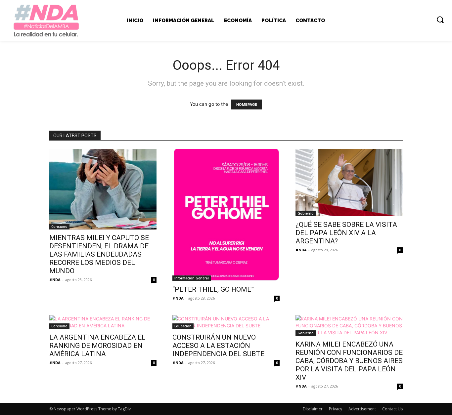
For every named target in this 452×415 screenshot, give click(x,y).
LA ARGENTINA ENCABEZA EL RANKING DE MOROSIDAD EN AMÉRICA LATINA (97, 345)
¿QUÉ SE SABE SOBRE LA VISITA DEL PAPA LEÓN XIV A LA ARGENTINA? (346, 233)
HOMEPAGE (246, 104)
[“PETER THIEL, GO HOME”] (226, 215)
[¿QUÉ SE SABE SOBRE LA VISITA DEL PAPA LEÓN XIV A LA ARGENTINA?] (349, 182)
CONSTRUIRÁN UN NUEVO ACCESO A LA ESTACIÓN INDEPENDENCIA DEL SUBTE (218, 345)
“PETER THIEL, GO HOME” (213, 289)
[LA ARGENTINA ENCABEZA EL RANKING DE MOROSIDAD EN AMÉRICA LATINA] (103, 322)
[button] (440, 19)
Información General (191, 278)
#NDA (55, 279)
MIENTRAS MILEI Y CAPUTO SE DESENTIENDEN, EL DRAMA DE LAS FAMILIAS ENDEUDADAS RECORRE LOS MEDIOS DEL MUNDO (99, 254)
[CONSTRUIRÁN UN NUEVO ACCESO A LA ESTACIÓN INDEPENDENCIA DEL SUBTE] (226, 322)
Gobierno (305, 213)
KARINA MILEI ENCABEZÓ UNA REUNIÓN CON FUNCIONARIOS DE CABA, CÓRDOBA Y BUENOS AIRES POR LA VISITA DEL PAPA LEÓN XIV (349, 360)
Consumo (59, 226)
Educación (183, 326)
